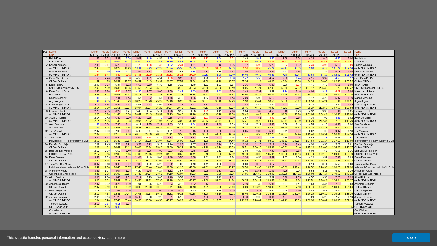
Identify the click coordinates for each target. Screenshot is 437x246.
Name (52, 51)
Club (51, 55)
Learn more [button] (116, 238)
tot (96, 51)
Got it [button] (411, 238)
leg (93, 51)
